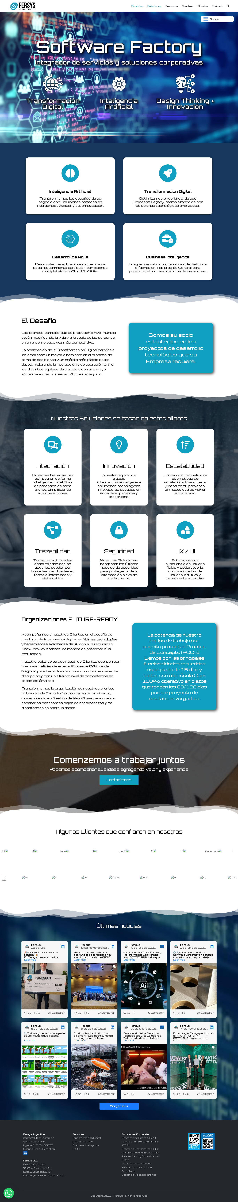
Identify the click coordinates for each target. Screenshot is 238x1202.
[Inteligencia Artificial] (70, 173)
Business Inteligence (167, 257)
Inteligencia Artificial (70, 191)
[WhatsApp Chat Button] (8, 1193)
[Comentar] (133, 1014)
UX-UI (76, 1149)
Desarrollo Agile (82, 1141)
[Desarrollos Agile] (70, 239)
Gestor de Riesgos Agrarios (139, 1175)
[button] (5, 851)
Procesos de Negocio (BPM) (139, 1138)
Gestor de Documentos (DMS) (140, 1149)
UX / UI (185, 551)
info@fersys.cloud (34, 1164)
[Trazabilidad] (53, 530)
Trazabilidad (53, 551)
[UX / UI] (185, 530)
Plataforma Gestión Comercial (140, 1152)
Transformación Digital (168, 191)
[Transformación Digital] (167, 173)
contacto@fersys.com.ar (38, 1138)
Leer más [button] (30, 960)
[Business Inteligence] (167, 239)
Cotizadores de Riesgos (136, 1163)
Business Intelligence (85, 1145)
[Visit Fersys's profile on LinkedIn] (27, 946)
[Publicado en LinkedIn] (63, 946)
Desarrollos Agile (70, 257)
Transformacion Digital (86, 1138)
